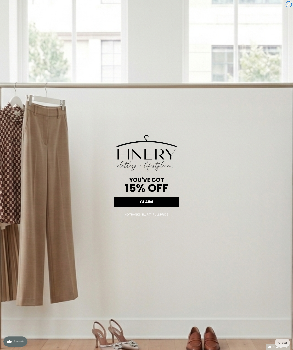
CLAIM (146, 202)
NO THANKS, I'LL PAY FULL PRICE (147, 214)
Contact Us (279, 347)
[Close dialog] (289, 4)
